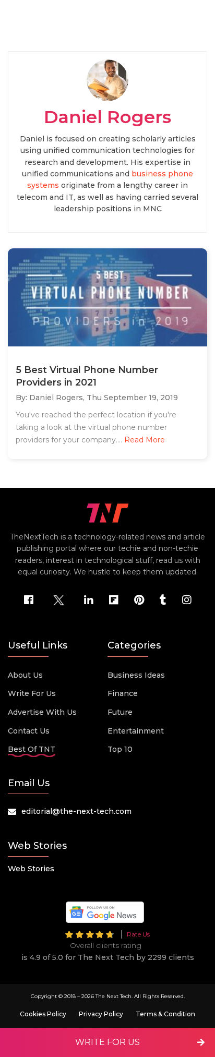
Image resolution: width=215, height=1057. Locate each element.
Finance (123, 693)
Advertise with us (42, 712)
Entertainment (136, 731)
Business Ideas (136, 675)
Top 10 (120, 749)
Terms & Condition (165, 1014)
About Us (25, 675)
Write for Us (32, 693)
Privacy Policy (101, 1014)
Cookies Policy (43, 1014)
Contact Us (29, 731)
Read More (144, 440)
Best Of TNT (31, 749)
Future (120, 712)
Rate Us (138, 934)
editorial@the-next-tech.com (76, 811)
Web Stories (31, 868)
